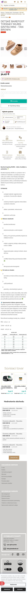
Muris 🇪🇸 (8, 17)
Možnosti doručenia (6, 85)
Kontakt (3, 479)
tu (21, 581)
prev (1, 388)
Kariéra (3, 470)
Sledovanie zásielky (6, 483)
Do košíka (15, 101)
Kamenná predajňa (6, 476)
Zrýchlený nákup (15, 106)
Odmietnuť (7, 589)
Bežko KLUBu (16, 78)
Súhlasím (20, 589)
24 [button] (18, 92)
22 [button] (10, 92)
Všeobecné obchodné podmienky (10, 500)
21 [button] (6, 92)
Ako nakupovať (5, 494)
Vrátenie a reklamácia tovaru (9, 503)
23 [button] (14, 92)
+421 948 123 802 (10, 128)
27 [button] (2, 95)
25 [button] (21, 92)
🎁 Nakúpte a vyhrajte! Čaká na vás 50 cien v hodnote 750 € (13, 9)
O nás (3, 467)
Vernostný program (6, 472)
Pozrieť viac (3, 393)
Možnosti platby (5, 496)
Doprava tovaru (5, 498)
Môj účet (3, 474)
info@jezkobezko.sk (19, 128)
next (26, 388)
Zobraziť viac (14, 457)
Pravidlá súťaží (5, 481)
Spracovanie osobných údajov (9, 505)
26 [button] (25, 92)
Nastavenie (13, 584)
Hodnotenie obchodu (14, 401)
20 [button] (2, 92)
